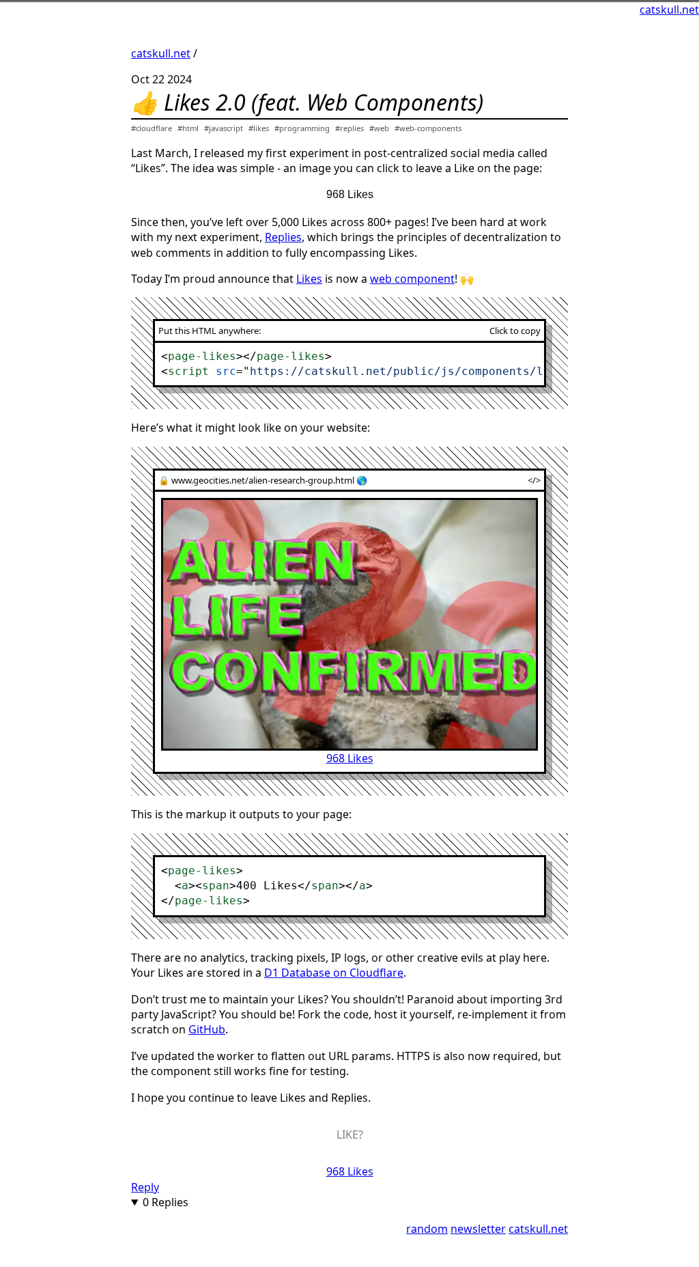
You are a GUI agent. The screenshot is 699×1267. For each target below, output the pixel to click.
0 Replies (165, 1202)
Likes (309, 278)
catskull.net (669, 9)
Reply (145, 1187)
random (427, 1228)
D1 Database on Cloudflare (333, 972)
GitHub (206, 1029)
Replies (283, 237)
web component (412, 278)
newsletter (478, 1228)
